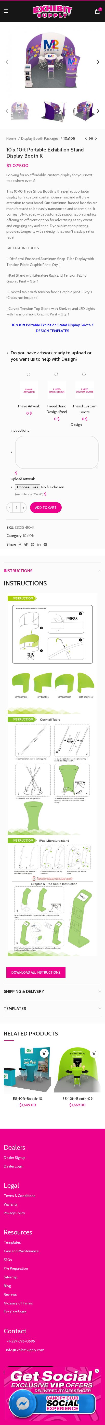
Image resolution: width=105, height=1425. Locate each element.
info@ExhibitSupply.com (24, 1350)
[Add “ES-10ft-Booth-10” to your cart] (44, 1053)
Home (11, 138)
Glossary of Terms (18, 1303)
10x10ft (69, 138)
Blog (7, 1285)
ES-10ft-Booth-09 (77, 1098)
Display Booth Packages (40, 138)
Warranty (11, 1204)
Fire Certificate (15, 1312)
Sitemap (10, 1277)
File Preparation (16, 1268)
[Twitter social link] (26, 544)
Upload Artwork (23, 479)
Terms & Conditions (19, 1195)
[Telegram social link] (45, 544)
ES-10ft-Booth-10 (27, 1098)
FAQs (8, 1259)
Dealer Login (13, 1166)
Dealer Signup (14, 1157)
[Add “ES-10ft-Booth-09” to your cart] (94, 1053)
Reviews (10, 1294)
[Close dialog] (97, 1371)
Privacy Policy (14, 1213)
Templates (12, 1242)
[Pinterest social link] (32, 544)
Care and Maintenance (21, 1251)
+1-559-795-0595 (19, 1341)
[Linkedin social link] (39, 544)
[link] (52, 1394)
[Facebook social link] (20, 544)
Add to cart (46, 507)
